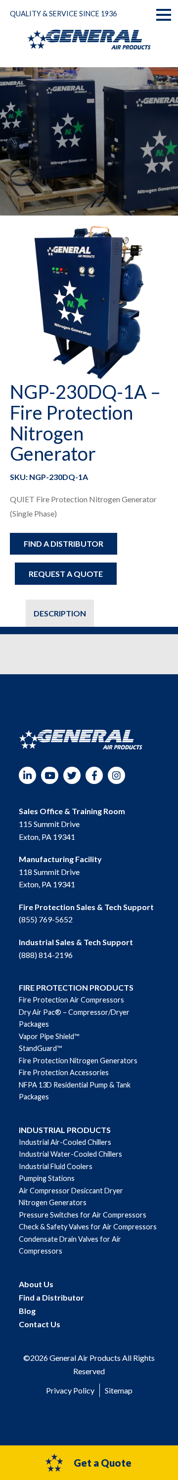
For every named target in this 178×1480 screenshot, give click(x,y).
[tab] (18, 613)
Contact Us (39, 1324)
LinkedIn (27, 775)
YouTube (49, 775)
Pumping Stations (47, 1178)
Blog (27, 1310)
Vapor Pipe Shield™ (49, 1036)
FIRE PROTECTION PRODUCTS (76, 987)
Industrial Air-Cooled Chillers (65, 1142)
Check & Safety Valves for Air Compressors (88, 1226)
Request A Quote (66, 573)
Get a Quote (103, 1463)
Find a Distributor (63, 543)
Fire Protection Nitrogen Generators (78, 1060)
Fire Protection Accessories (64, 1072)
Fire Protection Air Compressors (71, 1000)
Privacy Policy (70, 1390)
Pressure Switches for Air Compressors (82, 1215)
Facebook (94, 775)
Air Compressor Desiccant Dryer (71, 1190)
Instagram (116, 775)
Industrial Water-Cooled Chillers (70, 1154)
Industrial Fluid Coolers (55, 1166)
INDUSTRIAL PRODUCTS (65, 1129)
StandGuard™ (40, 1048)
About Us (36, 1284)
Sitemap (119, 1390)
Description (60, 613)
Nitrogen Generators (53, 1202)
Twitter (72, 775)
